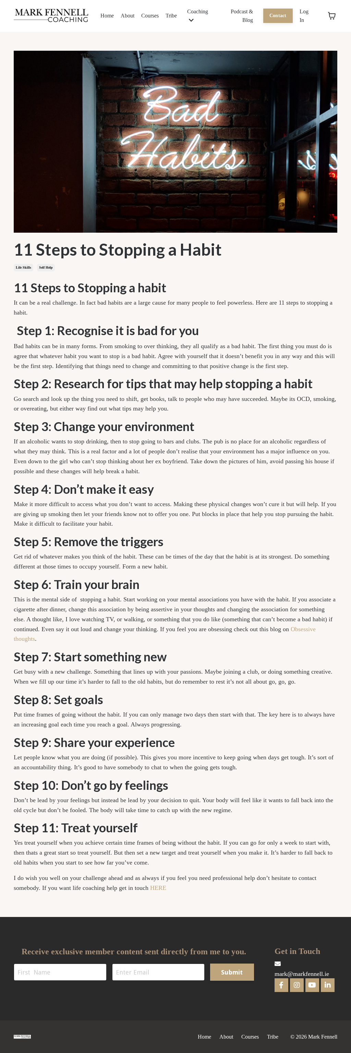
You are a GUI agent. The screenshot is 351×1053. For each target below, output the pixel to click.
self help (46, 267)
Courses (150, 16)
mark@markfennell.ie (302, 973)
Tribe (171, 16)
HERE (158, 887)
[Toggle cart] (331, 15)
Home (107, 16)
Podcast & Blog (242, 16)
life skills (23, 267)
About (127, 16)
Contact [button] (278, 15)
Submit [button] (232, 972)
